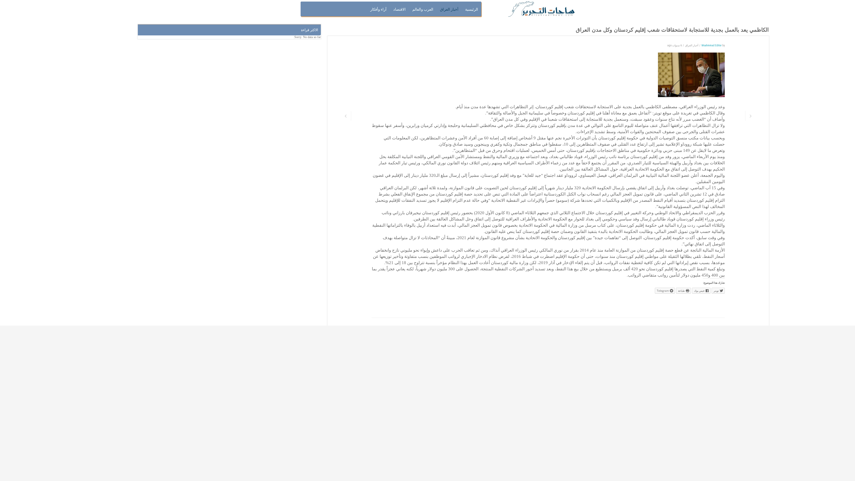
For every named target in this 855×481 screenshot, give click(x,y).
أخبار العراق (691, 45)
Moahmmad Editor (712, 45)
